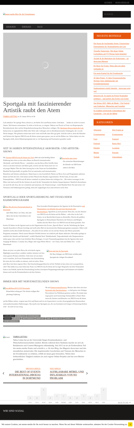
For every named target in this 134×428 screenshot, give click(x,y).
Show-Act (40, 318)
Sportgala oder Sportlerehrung (56, 290)
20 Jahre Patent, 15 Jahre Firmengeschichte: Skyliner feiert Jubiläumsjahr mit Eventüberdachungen (110, 81)
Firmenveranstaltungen (58, 287)
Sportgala (69, 318)
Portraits (26, 27)
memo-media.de (122, 2)
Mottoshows (28, 318)
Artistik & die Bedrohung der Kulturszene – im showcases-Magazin (111, 60)
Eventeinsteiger (99, 134)
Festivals (97, 144)
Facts (39, 27)
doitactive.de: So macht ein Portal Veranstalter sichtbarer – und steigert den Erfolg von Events (111, 97)
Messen (96, 153)
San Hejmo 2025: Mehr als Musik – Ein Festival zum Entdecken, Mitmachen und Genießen (111, 104)
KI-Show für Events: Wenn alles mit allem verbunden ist (109, 67)
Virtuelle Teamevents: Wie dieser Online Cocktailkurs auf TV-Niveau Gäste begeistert (110, 52)
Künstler (97, 148)
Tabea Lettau (10, 116)
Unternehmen (33, 316)
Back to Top (123, 403)
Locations (115, 148)
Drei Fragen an (117, 130)
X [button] (130, 424)
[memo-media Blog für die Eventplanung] (35, 14)
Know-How (11, 27)
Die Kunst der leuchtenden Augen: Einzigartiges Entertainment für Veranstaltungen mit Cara (111, 45)
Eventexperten (117, 134)
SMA (48, 318)
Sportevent (58, 318)
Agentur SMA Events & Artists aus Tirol (20, 157)
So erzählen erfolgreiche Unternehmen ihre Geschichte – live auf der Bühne (109, 112)
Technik (96, 157)
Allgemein (97, 130)
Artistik (16, 318)
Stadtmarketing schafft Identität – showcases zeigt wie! (112, 89)
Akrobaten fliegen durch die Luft (71, 128)
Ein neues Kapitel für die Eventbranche (108, 73)
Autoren (108, 2)
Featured (115, 139)
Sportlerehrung (11, 321)
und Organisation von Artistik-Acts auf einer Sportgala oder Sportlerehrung (61, 209)
